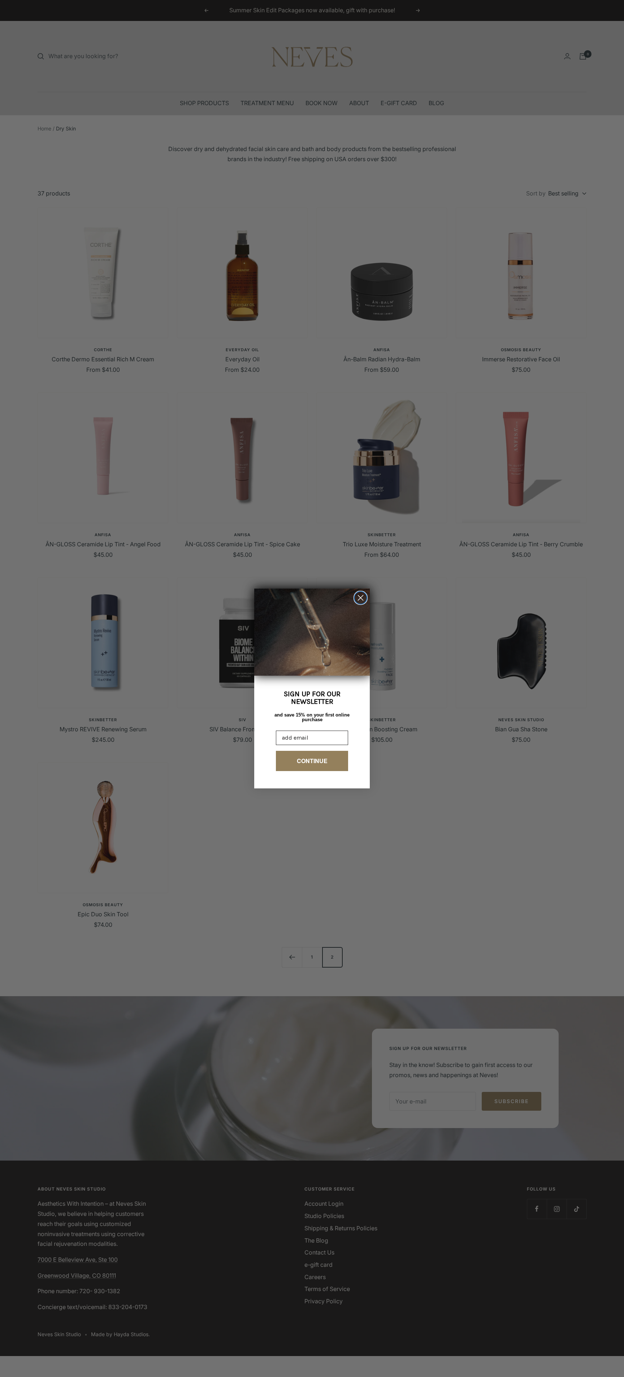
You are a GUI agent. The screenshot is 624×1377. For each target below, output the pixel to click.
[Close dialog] (360, 597)
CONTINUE (312, 761)
